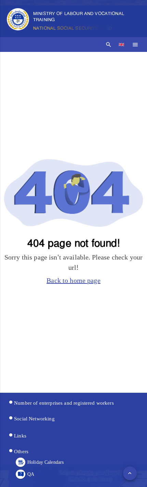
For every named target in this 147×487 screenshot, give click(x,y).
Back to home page (73, 281)
